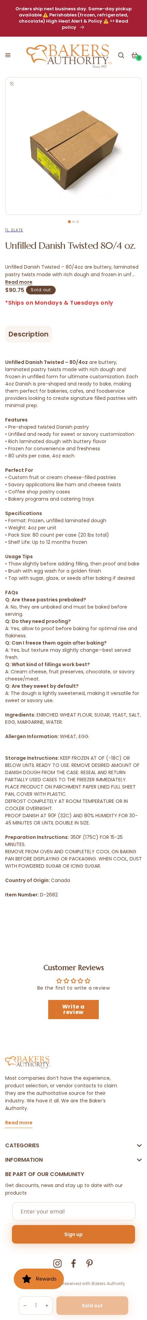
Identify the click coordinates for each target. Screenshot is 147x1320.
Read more (18, 282)
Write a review (73, 1009)
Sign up (73, 1234)
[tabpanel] (73, 146)
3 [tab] (77, 221)
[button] (8, 55)
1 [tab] (69, 221)
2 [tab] (73, 221)
